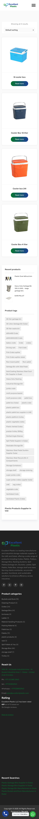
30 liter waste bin (13, 329)
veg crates (17, 485)
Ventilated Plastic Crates (15, 499)
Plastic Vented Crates (14, 427)
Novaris (24, 811)
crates (28, 343)
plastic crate (26, 403)
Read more (19, 84)
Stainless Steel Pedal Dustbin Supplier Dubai (17, 451)
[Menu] (32, 5)
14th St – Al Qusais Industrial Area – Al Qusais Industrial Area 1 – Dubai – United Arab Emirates (18, 672)
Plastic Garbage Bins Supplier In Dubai (17, 783)
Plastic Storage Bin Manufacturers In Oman (19, 788)
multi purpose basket (14, 393)
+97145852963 (11, 684)
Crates (4, 607)
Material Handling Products (12, 622)
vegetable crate (12, 489)
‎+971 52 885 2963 (12, 679)
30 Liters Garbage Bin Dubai (17, 324)
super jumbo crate (13, 475)
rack (3, 641)
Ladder (4, 618)
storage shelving (26, 470)
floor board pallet (12, 362)
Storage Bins (6, 648)
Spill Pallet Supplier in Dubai (17, 441)
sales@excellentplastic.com (17, 693)
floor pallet (27, 362)
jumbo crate (10, 388)
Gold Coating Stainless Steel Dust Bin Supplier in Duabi (19, 372)
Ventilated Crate (12, 494)
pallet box (28, 398)
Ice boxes (5, 614)
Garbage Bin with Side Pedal (17, 367)
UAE (8, 485)
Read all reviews (7, 715)
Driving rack (10, 348)
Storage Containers (13, 466)
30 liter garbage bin (13, 319)
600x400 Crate (12, 333)
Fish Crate (22, 348)
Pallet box (5, 629)
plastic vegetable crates (15, 422)
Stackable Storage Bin (14, 446)
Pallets (4, 633)
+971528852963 (17, 689)
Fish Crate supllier (13, 352)
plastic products (8, 637)
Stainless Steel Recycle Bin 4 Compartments (17, 459)
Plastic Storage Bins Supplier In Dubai (17, 785)
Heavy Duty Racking (13, 379)
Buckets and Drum (9, 599)
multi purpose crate (13, 398)
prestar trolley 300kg (14, 431)
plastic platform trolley (15, 417)
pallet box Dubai (12, 403)
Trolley (4, 656)
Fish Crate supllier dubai (15, 357)
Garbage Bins (7, 610)
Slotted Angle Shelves (14, 436)
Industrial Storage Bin (14, 384)
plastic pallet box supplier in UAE (18, 412)
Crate (21, 343)
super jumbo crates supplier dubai (19, 480)
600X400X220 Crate (14, 338)
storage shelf (11, 470)
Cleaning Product (8, 603)
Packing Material (8, 626)
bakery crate (11, 343)
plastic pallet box (12, 408)
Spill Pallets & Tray (9, 645)
